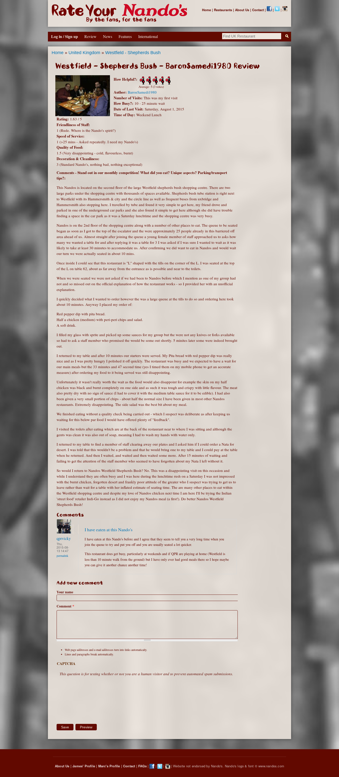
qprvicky (64, 538)
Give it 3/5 (154, 80)
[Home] (120, 13)
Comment (65, 606)
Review (90, 36)
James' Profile (83, 766)
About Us (242, 9)
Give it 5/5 (167, 80)
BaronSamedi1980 (142, 92)
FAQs (142, 766)
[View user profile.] (64, 532)
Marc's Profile (109, 766)
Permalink (62, 556)
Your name (65, 592)
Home (206, 9)
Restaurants (223, 9)
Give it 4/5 (161, 80)
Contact (258, 9)
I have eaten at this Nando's (109, 529)
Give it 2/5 (148, 80)
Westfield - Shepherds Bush (133, 52)
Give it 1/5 (141, 80)
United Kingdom (84, 52)
